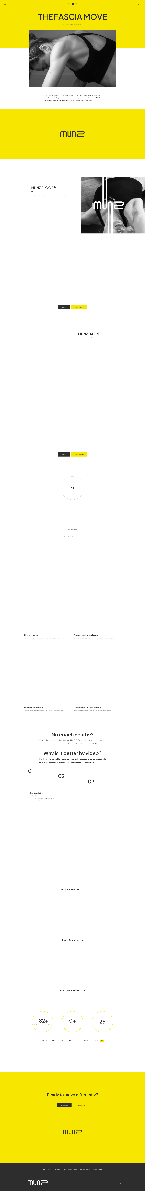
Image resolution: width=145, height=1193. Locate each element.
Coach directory (64, 1105)
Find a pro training (80, 1105)
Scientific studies (97, 1169)
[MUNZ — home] (72, 4)
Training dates (68, 1169)
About (76, 1169)
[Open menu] (4, 4)
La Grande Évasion (85, 1169)
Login (140, 4)
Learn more (63, 307)
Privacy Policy (117, 1183)
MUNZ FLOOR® (47, 1169)
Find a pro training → (79, 307)
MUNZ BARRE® (58, 1169)
